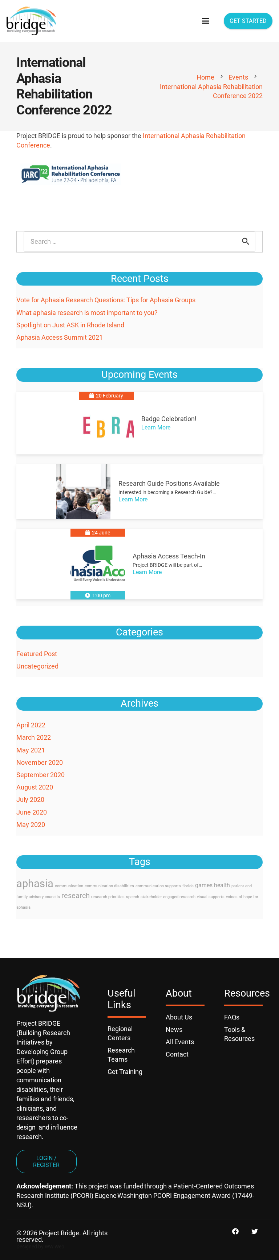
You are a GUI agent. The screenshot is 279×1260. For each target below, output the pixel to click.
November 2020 (39, 762)
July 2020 (30, 799)
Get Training (125, 1071)
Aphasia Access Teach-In (169, 556)
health (222, 885)
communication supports (158, 886)
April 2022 (30, 725)
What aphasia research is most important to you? (87, 312)
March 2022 (33, 737)
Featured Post (36, 654)
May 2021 (30, 750)
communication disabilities (109, 886)
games (204, 885)
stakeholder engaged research (168, 896)
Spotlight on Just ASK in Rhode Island (70, 325)
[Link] (31, 21)
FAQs (231, 1017)
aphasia (34, 883)
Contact (177, 1054)
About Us (179, 1017)
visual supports (211, 896)
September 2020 (40, 775)
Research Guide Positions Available (169, 483)
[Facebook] (235, 1231)
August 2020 (34, 787)
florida (188, 886)
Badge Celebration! (169, 419)
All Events (180, 1042)
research (75, 895)
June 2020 (31, 812)
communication (69, 886)
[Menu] (206, 21)
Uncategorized (37, 666)
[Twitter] (254, 1231)
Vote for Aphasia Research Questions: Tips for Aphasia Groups (105, 300)
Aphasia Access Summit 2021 (59, 337)
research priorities (108, 896)
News (174, 1029)
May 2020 (30, 824)
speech (132, 896)
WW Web (54, 1247)
